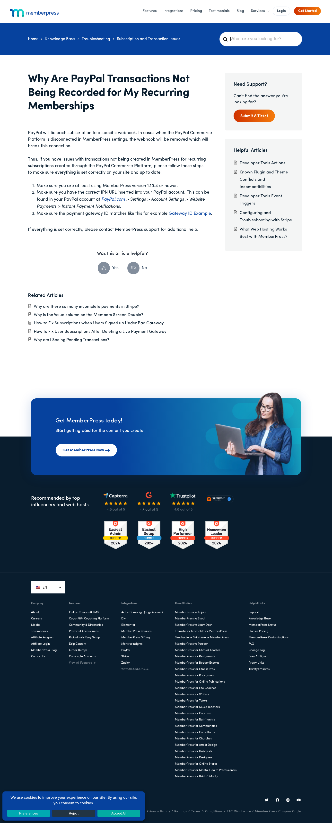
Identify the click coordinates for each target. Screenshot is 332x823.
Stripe (125, 656)
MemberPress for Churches (193, 738)
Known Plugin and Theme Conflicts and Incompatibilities (264, 179)
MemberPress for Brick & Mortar (197, 776)
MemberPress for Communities (196, 726)
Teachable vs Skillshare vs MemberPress (202, 637)
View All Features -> (82, 662)
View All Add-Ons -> (135, 669)
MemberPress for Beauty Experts (197, 662)
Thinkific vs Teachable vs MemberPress (201, 631)
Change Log (257, 650)
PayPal (125, 650)
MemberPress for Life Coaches (195, 688)
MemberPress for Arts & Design (196, 745)
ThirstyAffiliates (259, 669)
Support (254, 612)
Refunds (180, 811)
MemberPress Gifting (135, 637)
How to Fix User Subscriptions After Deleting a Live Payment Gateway (100, 332)
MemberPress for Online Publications (200, 681)
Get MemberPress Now (83, 450)
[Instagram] (288, 800)
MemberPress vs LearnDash (193, 625)
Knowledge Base (260, 618)
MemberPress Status (262, 625)
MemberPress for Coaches (192, 713)
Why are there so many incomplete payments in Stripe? (86, 307)
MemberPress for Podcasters (194, 675)
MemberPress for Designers (193, 757)
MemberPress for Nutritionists (195, 719)
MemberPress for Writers (192, 694)
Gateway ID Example (190, 214)
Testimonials (39, 631)
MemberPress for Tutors (191, 700)
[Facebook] (278, 800)
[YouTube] (299, 800)
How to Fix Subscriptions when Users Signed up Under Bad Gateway (99, 323)
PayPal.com (113, 199)
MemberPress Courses (136, 631)
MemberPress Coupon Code (278, 811)
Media (35, 625)
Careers (36, 618)
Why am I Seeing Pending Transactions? (71, 340)
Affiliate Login (40, 644)
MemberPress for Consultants (195, 732)
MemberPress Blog (44, 650)
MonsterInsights (131, 644)
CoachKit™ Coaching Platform (89, 618)
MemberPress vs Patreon (192, 644)
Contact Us (38, 656)
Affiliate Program (42, 637)
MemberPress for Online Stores (196, 764)
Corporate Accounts (82, 656)
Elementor (128, 625)
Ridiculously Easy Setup (84, 637)
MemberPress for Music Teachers (197, 707)
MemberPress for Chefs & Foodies (197, 650)
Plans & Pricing (258, 631)
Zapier (125, 662)
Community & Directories (86, 625)
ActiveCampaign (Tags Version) (142, 612)
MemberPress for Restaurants (195, 656)
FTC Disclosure (239, 811)
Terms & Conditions (207, 811)
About (35, 612)
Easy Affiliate (257, 656)
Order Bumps (78, 650)
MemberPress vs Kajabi (190, 612)
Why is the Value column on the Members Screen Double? (88, 315)
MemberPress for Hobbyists (193, 751)
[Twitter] (267, 800)
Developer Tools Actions (262, 163)
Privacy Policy (158, 811)
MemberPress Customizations (268, 637)
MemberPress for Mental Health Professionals (205, 770)
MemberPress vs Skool (190, 618)
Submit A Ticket (254, 116)
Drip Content (77, 644)
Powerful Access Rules (83, 631)
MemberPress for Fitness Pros (195, 669)
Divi (123, 618)
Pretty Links (256, 662)
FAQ (251, 644)
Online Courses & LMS (84, 612)
